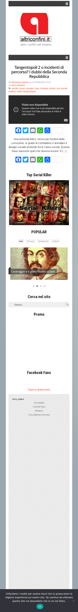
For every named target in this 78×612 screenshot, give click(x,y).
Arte (21, 241)
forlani (52, 88)
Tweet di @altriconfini (39, 389)
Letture (55, 241)
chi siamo (39, 403)
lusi (58, 88)
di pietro (44, 88)
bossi (22, 88)
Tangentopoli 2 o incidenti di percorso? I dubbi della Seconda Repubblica (39, 71)
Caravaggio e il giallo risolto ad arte (33, 271)
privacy (39, 411)
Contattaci (39, 407)
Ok (40, 606)
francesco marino (20, 82)
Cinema (30, 241)
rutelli (19, 91)
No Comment (18, 85)
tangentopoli (29, 91)
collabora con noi (39, 415)
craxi (36, 88)
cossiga (29, 88)
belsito (15, 88)
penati (64, 88)
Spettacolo (43, 241)
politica (12, 91)
